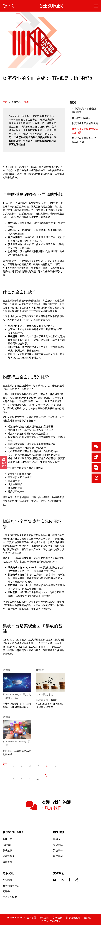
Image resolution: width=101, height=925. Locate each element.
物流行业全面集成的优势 (85, 123)
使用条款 (45, 917)
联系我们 (53, 808)
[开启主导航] (96, 6)
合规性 (87, 917)
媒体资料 (7, 861)
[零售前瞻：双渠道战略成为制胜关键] (17, 729)
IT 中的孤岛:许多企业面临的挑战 (84, 110)
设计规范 (7, 856)
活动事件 (58, 850)
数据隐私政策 (73, 917)
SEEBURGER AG (15, 917)
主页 (5, 101)
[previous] (5, 764)
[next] (45, 776)
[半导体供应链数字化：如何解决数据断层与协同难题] (17, 682)
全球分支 (7, 839)
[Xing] (76, 880)
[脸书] (69, 880)
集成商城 (58, 844)
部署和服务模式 (11, 885)
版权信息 (58, 917)
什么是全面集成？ (81, 117)
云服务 (6, 891)
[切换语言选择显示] (5, 6)
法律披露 (31, 917)
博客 (26, 101)
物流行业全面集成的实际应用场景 (85, 130)
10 (30, 778)
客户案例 (58, 856)
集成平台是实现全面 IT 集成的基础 (84, 140)
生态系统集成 (10, 897)
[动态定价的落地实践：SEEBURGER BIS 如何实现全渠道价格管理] (50, 682)
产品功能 (7, 880)
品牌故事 (7, 850)
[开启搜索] (11, 6)
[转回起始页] (51, 6)
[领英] (62, 880)
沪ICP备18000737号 (50, 921)
